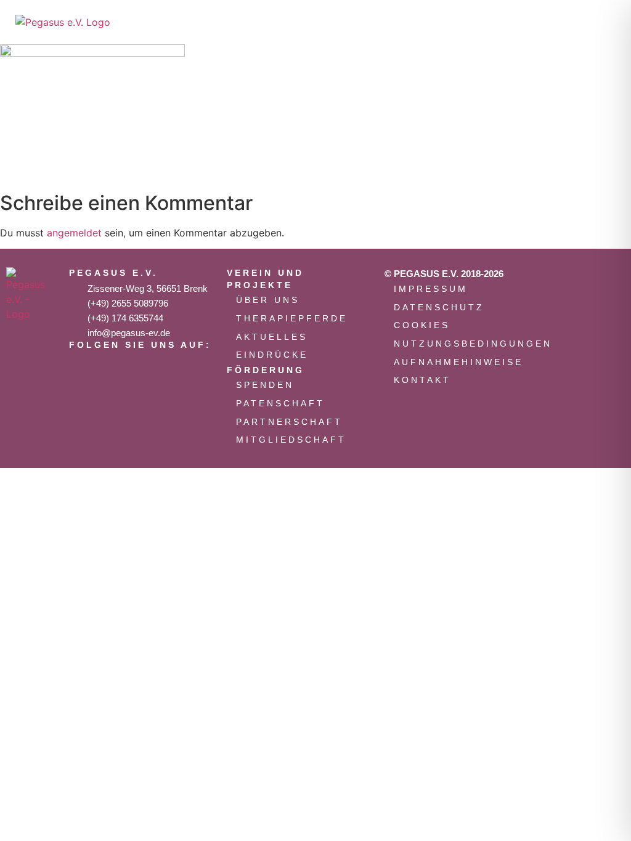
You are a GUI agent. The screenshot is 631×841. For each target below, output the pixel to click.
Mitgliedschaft (291, 440)
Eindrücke (272, 355)
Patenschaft (280, 403)
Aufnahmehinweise (458, 362)
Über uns (267, 300)
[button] (548, 22)
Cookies (422, 325)
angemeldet (74, 233)
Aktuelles (271, 337)
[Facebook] (121, 367)
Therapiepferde (292, 318)
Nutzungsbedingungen (462, 343)
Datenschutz (439, 307)
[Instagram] (84, 367)
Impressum (431, 289)
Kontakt (422, 380)
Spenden (265, 385)
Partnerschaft (289, 422)
